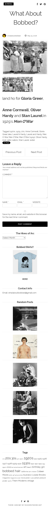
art (25, 467)
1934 (43, 464)
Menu (9, 4)
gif (14, 475)
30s (13, 458)
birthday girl (38, 467)
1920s (12, 131)
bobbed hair (11, 471)
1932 (36, 464)
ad (12, 467)
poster (4, 481)
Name (5, 202)
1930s (26, 463)
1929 (18, 131)
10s (3, 459)
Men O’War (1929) (27, 137)
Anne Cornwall (31, 131)
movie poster (25, 478)
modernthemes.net (33, 505)
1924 (35, 459)
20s (23, 131)
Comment (7, 174)
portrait (36, 478)
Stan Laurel (24, 140)
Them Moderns (19, 480)
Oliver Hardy (41, 137)
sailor (9, 140)
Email (20, 202)
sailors (15, 140)
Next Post (36, 152)
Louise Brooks (39, 475)
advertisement (18, 467)
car (30, 471)
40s (18, 459)
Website (36, 202)
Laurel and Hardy (34, 134)
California (24, 471)
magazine (6, 478)
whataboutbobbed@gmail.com (22, 293)
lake (10, 134)
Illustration (27, 475)
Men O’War (13, 137)
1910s (21, 459)
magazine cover (15, 478)
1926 (44, 459)
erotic (10, 475)
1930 (19, 464)
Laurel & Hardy (19, 134)
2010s (9, 467)
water (32, 140)
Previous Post (13, 152)
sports (10, 481)
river (4, 140)
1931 (32, 464)
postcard (42, 478)
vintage (30, 481)
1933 (40, 464)
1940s (4, 467)
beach (29, 467)
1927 (4, 463)
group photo (19, 475)
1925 (40, 459)
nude (32, 478)
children (34, 471)
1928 (9, 463)
